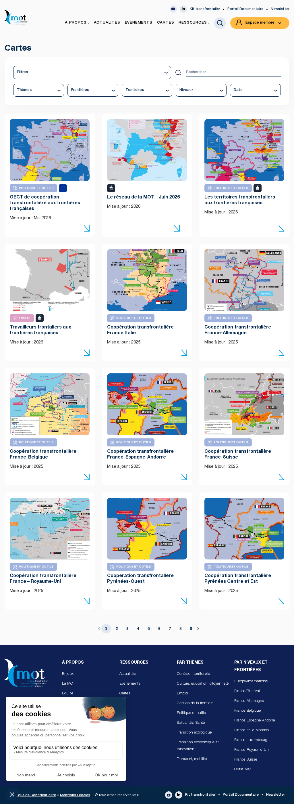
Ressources (133, 663)
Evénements (129, 684)
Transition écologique (194, 733)
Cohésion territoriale (193, 674)
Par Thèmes (190, 663)
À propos (73, 663)
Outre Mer (242, 769)
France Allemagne (249, 701)
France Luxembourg (250, 740)
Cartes (124, 694)
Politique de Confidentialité (32, 795)
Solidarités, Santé (191, 723)
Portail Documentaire (245, 9)
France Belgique (247, 711)
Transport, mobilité (192, 759)
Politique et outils (191, 713)
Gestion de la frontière (195, 703)
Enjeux (68, 674)
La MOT (68, 684)
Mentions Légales (75, 795)
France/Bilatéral (247, 691)
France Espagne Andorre (254, 721)
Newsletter (280, 9)
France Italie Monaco (251, 730)
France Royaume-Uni (252, 750)
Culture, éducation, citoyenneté (203, 684)
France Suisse (245, 760)
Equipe (68, 694)
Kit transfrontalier (205, 9)
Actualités (127, 674)
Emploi (182, 694)
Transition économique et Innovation (198, 746)
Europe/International (251, 681)
